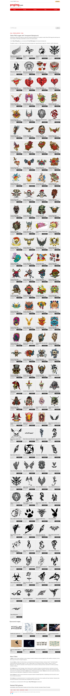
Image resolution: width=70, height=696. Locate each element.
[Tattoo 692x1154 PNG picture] (42, 449)
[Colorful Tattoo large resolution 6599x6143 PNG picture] (42, 66)
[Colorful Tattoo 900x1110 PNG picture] (54, 114)
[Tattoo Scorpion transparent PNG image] (41, 561)
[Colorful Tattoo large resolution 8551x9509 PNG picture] (41, 178)
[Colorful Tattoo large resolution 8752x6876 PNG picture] (54, 289)
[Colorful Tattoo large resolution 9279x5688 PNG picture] (16, 305)
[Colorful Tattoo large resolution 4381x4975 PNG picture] (29, 82)
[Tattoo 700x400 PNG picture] (54, 465)
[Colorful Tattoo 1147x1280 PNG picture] (29, 337)
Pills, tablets (48, 687)
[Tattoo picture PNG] (54, 513)
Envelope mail (25, 687)
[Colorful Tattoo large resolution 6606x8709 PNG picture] (29, 321)
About (14, 9)
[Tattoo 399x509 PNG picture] (42, 481)
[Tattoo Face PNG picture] (41, 465)
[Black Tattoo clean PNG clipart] (29, 433)
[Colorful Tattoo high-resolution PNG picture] (16, 401)
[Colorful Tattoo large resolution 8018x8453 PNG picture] (54, 305)
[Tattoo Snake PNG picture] (16, 593)
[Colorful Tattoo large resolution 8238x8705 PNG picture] (29, 305)
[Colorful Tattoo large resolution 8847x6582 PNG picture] (54, 209)
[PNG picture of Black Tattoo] (16, 66)
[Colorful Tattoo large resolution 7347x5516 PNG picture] (29, 353)
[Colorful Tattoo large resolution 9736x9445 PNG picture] (54, 178)
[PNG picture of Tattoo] (29, 529)
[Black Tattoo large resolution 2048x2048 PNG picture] (16, 50)
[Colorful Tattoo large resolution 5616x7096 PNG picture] (42, 369)
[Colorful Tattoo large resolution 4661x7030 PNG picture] (16, 162)
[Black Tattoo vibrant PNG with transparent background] (29, 66)
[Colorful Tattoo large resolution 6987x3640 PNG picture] (29, 130)
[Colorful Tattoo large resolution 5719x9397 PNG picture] (16, 146)
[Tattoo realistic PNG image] (16, 577)
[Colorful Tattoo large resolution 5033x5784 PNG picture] (16, 369)
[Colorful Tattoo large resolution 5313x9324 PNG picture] (29, 210)
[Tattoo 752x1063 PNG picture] (16, 465)
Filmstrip (44, 687)
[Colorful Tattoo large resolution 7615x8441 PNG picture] (29, 146)
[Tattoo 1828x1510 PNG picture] (16, 513)
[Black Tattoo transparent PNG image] (54, 433)
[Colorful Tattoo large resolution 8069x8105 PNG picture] (42, 241)
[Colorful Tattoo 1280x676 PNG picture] (42, 226)
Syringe (29, 687)
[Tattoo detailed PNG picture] (42, 593)
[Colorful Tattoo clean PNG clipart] (54, 401)
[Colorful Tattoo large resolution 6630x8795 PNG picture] (41, 273)
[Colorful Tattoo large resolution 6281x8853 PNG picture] (16, 321)
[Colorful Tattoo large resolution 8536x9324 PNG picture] (16, 225)
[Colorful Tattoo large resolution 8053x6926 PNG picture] (54, 273)
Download (19, 58)
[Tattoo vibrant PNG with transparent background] (42, 529)
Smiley (17, 687)
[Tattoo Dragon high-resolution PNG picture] (29, 481)
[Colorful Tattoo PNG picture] (41, 417)
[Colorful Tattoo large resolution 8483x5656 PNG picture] (16, 353)
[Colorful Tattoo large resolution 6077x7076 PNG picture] (29, 369)
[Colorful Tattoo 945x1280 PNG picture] (41, 337)
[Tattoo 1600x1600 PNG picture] (54, 497)
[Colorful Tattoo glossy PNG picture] (54, 369)
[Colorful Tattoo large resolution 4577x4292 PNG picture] (42, 82)
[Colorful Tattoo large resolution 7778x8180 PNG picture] (41, 321)
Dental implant (20, 687)
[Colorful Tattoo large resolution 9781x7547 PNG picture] (29, 242)
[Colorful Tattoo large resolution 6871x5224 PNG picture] (42, 257)
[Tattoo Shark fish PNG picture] (54, 576)
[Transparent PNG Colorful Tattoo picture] (16, 385)
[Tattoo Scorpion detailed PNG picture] (29, 561)
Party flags (36, 687)
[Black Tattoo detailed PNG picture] (42, 433)
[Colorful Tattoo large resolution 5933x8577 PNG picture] (16, 337)
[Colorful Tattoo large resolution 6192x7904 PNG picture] (42, 146)
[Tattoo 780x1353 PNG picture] (54, 481)
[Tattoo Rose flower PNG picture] (29, 577)
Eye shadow (41, 687)
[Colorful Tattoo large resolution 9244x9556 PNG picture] (16, 257)
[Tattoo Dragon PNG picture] (54, 545)
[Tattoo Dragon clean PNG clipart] (16, 529)
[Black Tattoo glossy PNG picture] (29, 50)
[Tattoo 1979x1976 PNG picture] (29, 449)
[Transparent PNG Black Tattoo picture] (41, 50)
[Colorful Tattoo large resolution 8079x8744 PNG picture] (41, 289)
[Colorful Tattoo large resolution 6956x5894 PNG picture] (42, 353)
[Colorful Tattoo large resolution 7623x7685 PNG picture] (29, 273)
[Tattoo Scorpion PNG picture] (54, 561)
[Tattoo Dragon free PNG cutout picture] (29, 497)
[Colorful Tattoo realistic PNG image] (42, 401)
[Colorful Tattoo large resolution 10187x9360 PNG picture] (16, 241)
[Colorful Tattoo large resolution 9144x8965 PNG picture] (29, 289)
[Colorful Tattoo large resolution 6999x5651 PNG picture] (16, 82)
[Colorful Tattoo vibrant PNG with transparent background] (54, 385)
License (35, 9)
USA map (32, 687)
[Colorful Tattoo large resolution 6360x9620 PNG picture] (16, 210)
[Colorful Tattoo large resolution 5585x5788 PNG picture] (54, 66)
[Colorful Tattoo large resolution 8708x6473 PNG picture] (29, 193)
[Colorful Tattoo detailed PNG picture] (16, 417)
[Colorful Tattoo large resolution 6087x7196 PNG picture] (29, 98)
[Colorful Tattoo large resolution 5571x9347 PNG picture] (29, 225)
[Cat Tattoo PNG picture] (54, 449)
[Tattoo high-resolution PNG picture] (54, 529)
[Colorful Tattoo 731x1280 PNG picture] (29, 178)
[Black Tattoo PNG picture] (16, 449)
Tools (45, 9)
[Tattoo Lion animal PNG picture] (16, 497)
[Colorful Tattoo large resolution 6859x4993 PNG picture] (29, 161)
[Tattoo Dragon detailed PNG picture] (29, 545)
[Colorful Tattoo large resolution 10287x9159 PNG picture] (54, 225)
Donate (24, 9)
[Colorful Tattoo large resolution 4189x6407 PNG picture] (54, 337)
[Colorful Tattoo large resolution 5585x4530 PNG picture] (16, 98)
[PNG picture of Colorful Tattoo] (41, 385)
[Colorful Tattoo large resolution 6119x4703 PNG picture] (42, 162)
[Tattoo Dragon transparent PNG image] (42, 545)
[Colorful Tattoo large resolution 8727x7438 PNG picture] (42, 305)
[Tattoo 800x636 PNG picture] (29, 465)
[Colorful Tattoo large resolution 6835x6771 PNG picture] (54, 146)
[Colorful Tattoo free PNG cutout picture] (29, 401)
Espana (17, 1)
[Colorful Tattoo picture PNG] (29, 385)
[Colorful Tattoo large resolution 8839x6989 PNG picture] (42, 194)
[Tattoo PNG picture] (16, 608)
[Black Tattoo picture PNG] (54, 50)
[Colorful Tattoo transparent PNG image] (29, 417)
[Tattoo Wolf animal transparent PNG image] (16, 545)
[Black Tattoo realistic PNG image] (16, 433)
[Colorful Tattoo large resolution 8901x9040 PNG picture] (16, 289)
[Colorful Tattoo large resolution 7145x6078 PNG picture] (54, 161)
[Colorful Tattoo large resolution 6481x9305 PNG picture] (29, 114)
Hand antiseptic (12, 687)
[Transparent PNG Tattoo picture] (42, 513)
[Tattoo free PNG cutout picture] (16, 561)
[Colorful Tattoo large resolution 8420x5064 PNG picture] (54, 130)
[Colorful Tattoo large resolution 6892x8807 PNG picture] (54, 321)
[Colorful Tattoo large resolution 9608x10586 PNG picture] (29, 257)
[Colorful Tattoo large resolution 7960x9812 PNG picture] (42, 210)
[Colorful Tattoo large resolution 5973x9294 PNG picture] (54, 194)
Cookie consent (22, 689)
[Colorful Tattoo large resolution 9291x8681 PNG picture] (54, 241)
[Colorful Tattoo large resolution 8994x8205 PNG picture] (16, 114)
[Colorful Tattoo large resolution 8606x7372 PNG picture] (16, 193)
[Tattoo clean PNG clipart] (29, 593)
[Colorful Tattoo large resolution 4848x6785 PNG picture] (41, 130)
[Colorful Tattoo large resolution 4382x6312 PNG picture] (16, 130)
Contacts (55, 9)
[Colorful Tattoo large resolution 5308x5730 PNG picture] (41, 98)
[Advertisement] (35, 18)
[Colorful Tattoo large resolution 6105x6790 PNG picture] (54, 353)
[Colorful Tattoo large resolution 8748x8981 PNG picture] (16, 273)
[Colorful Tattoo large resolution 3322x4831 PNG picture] (54, 98)
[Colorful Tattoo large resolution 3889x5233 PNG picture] (54, 82)
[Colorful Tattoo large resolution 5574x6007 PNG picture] (16, 178)
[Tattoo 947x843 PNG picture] (16, 481)
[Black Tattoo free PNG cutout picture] (54, 417)
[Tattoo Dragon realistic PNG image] (42, 497)
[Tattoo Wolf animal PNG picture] (41, 577)
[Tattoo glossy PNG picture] (29, 513)
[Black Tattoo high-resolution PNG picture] (41, 114)
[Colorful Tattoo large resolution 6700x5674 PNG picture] (54, 257)
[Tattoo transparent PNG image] (54, 592)
